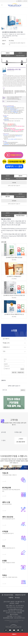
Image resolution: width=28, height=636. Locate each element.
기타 (4, 351)
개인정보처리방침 (8, 595)
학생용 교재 (6, 343)
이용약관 (10, 597)
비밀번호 (6, 364)
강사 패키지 (6, 338)
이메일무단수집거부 (20, 595)
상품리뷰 (20, 53)
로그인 (25, 1)
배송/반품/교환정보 (20, 55)
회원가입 (20, 1)
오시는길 (17, 597)
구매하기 (14, 634)
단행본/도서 (6, 347)
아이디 (5, 359)
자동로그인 (7, 368)
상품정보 (7, 53)
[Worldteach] (14, 626)
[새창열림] (5, 630)
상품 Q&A (7, 55)
